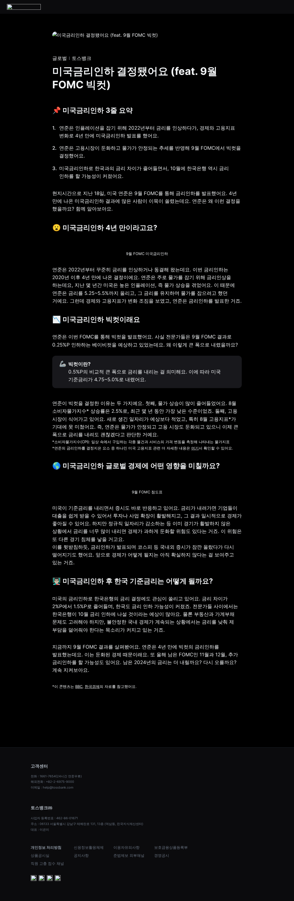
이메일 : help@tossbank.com (52, 787)
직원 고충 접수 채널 (47, 863)
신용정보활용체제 (89, 847)
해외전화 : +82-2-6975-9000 (52, 782)
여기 (195, 448)
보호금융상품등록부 (171, 847)
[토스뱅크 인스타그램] (50, 878)
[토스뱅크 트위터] (58, 878)
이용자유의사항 (126, 847)
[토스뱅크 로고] (24, 7)
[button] (283, 6)
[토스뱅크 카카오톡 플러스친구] (42, 878)
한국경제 (92, 686)
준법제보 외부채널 (128, 855)
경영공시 (161, 855)
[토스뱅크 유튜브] (33, 878)
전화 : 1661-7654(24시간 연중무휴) (56, 776)
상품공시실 (40, 855)
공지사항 (81, 855)
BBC (78, 686)
